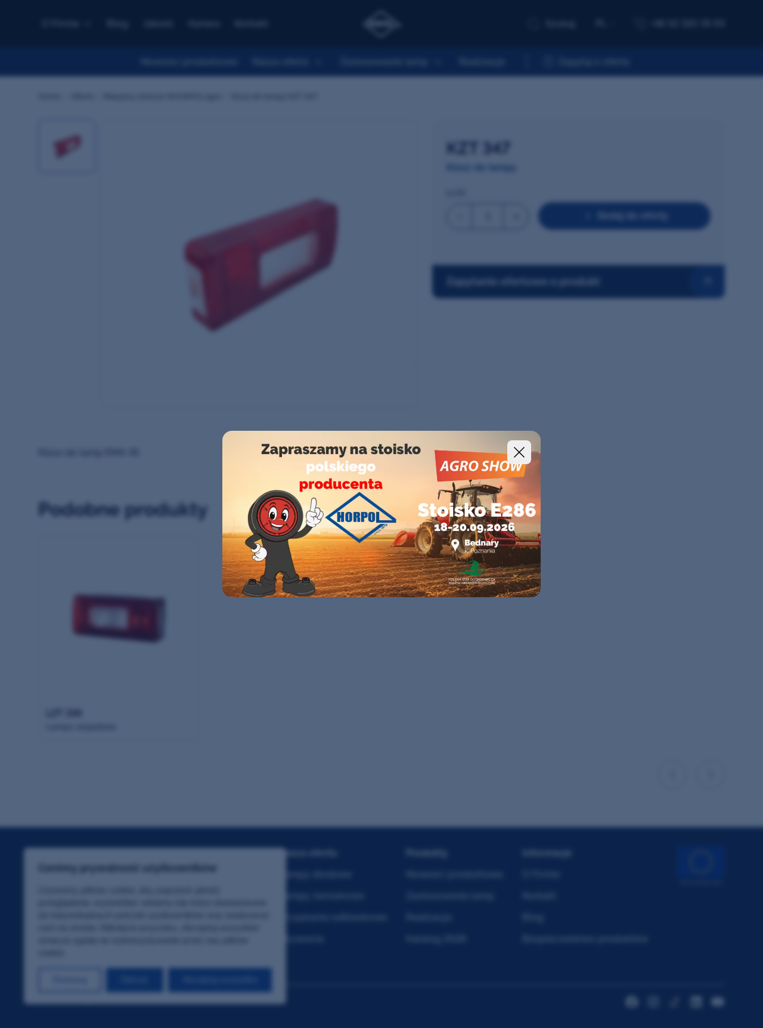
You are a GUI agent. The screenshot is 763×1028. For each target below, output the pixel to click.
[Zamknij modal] (519, 452)
